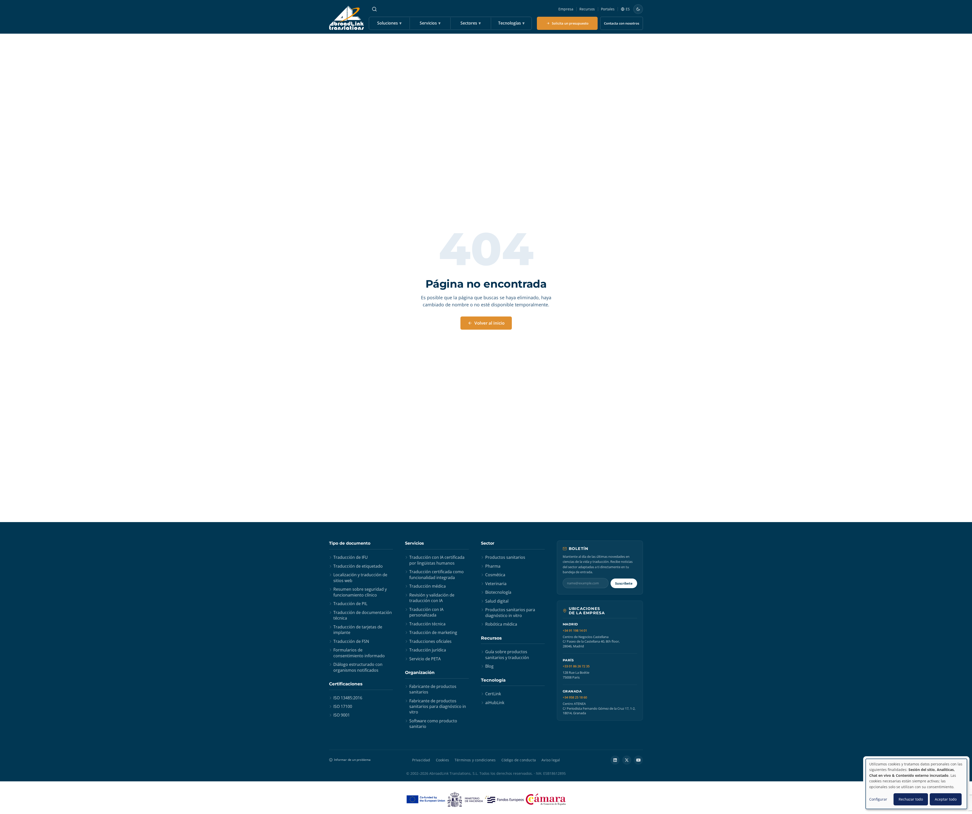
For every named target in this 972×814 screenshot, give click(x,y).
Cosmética (495, 575)
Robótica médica (501, 624)
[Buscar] (374, 9)
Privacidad (421, 760)
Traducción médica (427, 586)
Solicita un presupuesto (570, 23)
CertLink (493, 694)
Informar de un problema (352, 760)
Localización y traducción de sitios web (360, 577)
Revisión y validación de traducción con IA (431, 597)
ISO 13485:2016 (347, 698)
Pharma (492, 566)
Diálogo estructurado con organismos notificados (357, 667)
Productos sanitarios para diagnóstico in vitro (510, 612)
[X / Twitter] (626, 760)
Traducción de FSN (351, 641)
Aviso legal (550, 760)
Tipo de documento (349, 543)
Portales (608, 9)
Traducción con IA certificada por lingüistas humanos (436, 560)
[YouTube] (638, 760)
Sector (487, 543)
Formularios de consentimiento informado (359, 652)
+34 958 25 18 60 (575, 697)
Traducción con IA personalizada (426, 612)
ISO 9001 (341, 715)
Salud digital (497, 601)
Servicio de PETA (425, 659)
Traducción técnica (427, 624)
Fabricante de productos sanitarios (432, 689)
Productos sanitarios (505, 557)
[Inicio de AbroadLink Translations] (346, 18)
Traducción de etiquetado (358, 566)
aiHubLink (494, 702)
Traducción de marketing (433, 632)
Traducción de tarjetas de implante (357, 629)
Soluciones (389, 23)
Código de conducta (518, 760)
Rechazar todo (911, 799)
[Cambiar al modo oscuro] (638, 9)
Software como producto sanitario (433, 723)
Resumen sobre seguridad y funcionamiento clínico (360, 592)
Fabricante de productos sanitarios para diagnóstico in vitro (437, 706)
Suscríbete (624, 583)
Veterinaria (496, 583)
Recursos (587, 9)
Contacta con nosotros (621, 23)
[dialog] (916, 784)
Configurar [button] (878, 799)
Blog (489, 666)
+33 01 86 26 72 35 (576, 666)
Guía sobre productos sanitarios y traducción (507, 654)
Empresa (565, 9)
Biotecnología (498, 592)
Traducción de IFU (350, 557)
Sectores (470, 23)
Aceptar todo (946, 799)
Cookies (442, 760)
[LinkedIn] (615, 760)
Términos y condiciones (475, 760)
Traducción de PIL (350, 603)
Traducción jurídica (427, 650)
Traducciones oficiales (430, 641)
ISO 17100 (342, 706)
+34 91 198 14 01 (575, 630)
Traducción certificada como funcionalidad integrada (436, 574)
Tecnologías (511, 23)
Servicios (430, 23)
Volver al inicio (489, 323)
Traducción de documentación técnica (362, 615)
